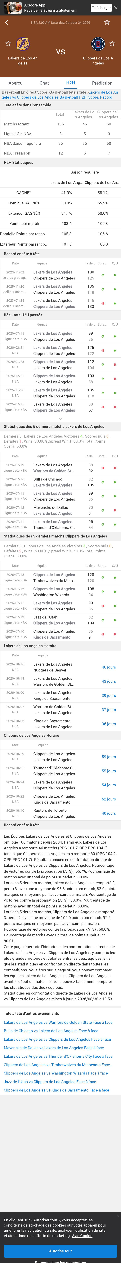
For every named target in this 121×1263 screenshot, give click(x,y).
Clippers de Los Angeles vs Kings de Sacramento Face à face (56, 1090)
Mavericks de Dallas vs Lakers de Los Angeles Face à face (54, 1047)
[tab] (15, 83)
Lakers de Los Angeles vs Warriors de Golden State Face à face (58, 1022)
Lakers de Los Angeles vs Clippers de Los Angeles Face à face (57, 1039)
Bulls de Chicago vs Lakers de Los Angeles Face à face (51, 1030)
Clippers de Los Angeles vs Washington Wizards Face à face (56, 1073)
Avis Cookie (82, 1235)
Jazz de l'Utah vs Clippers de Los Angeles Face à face (50, 1081)
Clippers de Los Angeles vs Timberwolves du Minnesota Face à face (58, 1064)
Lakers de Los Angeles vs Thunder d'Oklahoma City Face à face (58, 1056)
